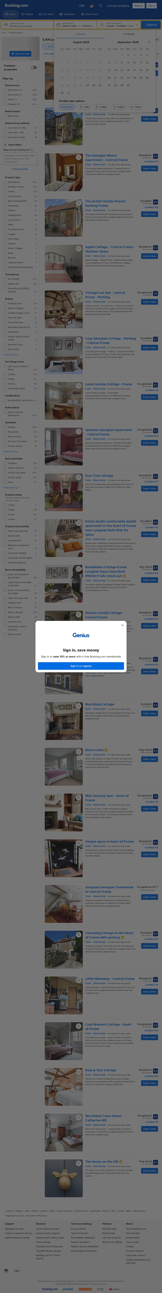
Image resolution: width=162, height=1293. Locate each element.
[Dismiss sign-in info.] (122, 625)
